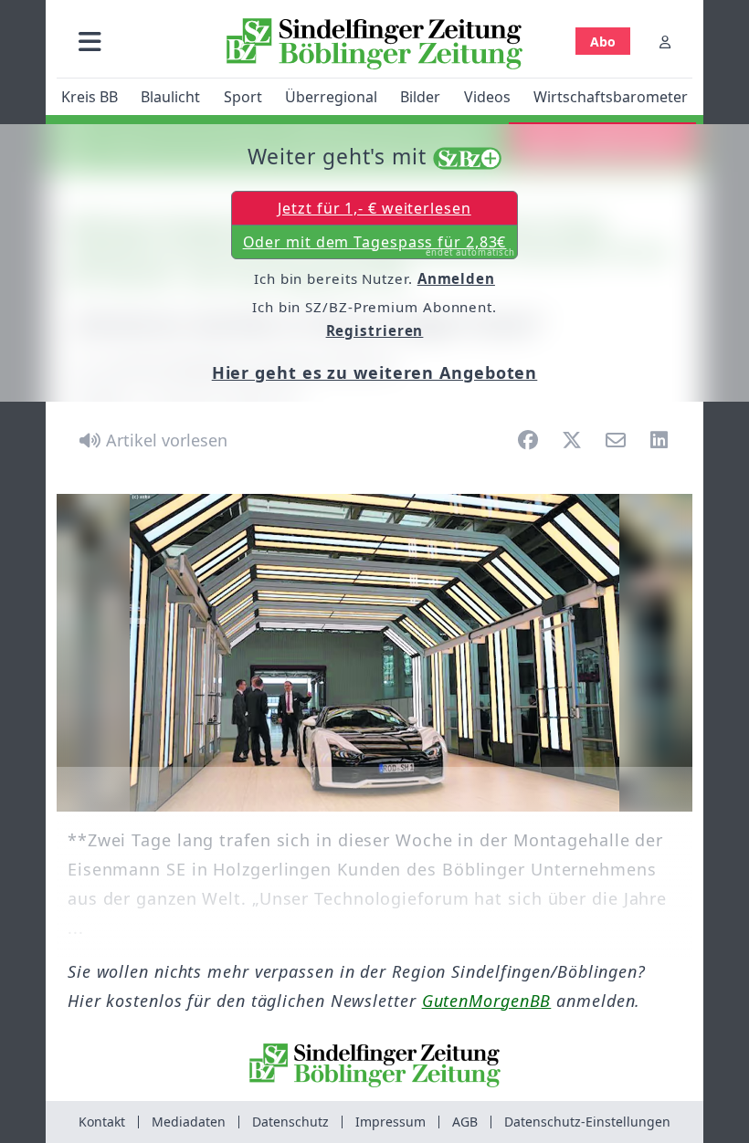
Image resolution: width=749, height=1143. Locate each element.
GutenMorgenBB (487, 1001)
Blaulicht (170, 97)
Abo (603, 41)
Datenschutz (290, 1121)
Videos (487, 97)
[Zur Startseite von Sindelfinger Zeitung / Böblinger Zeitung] (374, 43)
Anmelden (456, 278)
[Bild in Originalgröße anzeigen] (374, 653)
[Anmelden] (664, 41)
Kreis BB (89, 97)
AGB (465, 1121)
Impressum (390, 1121)
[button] (90, 41)
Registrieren (375, 330)
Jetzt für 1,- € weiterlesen (374, 208)
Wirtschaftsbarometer (610, 97)
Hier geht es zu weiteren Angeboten (375, 372)
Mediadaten (189, 1121)
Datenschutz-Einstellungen (587, 1121)
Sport (243, 97)
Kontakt (102, 1121)
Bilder (420, 97)
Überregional (331, 97)
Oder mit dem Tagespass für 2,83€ (379, 245)
